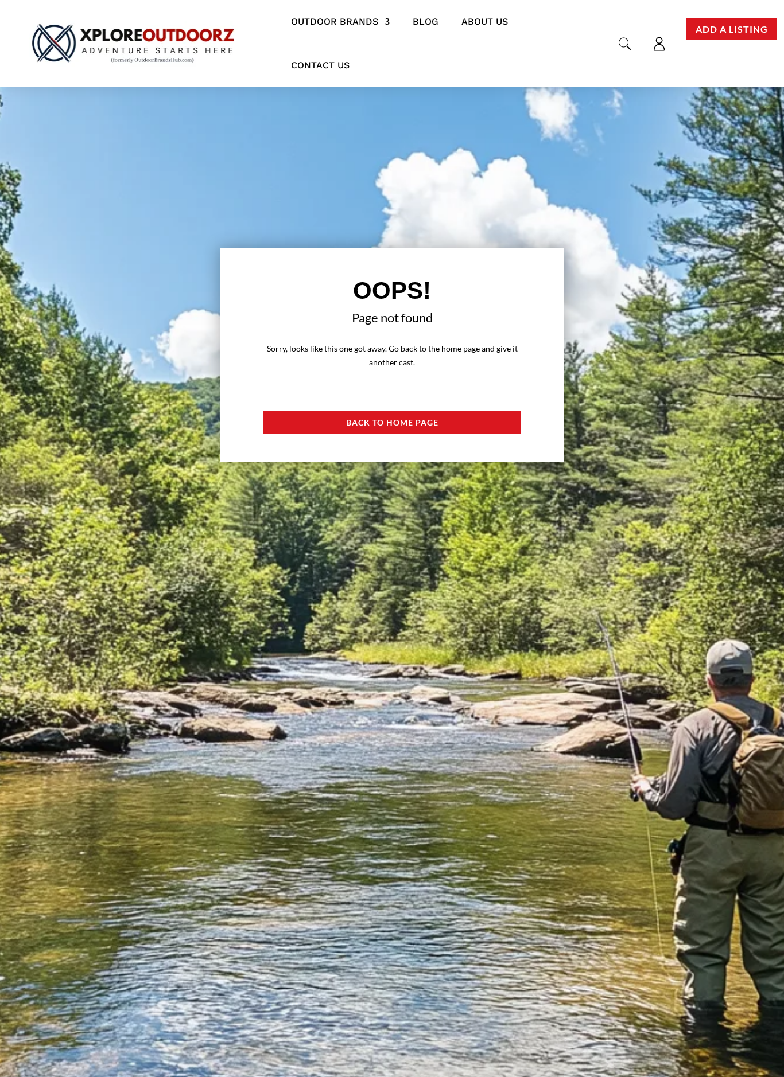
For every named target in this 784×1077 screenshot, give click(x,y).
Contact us (320, 65)
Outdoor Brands (334, 21)
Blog (425, 21)
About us (484, 21)
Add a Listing (732, 29)
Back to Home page (392, 422)
